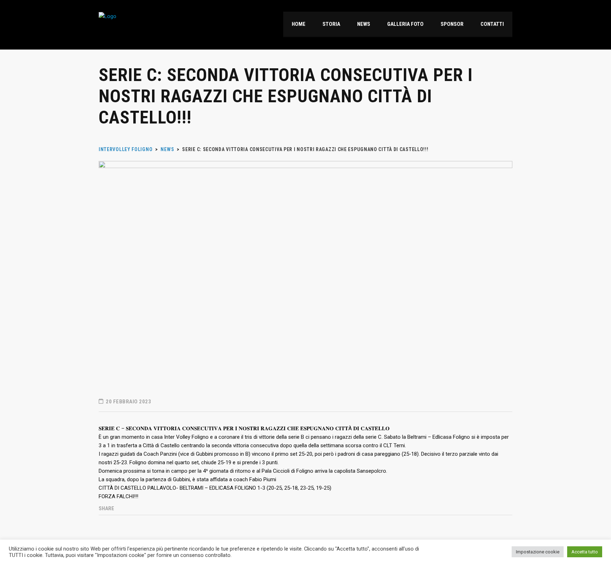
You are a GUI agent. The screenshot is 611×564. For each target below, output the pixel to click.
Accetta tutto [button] (584, 551)
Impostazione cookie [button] (537, 551)
